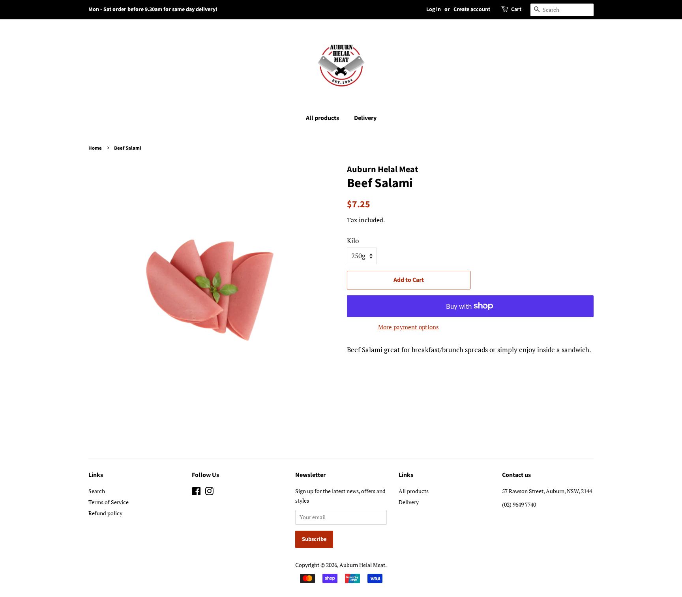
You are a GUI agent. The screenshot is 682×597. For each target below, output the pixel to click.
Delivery (365, 118)
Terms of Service (108, 502)
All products (322, 118)
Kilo (353, 240)
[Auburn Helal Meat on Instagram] (209, 492)
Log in (433, 9)
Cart (516, 9)
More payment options (408, 327)
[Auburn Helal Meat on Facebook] (196, 492)
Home (95, 148)
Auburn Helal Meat (362, 565)
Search (96, 491)
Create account (471, 9)
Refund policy (105, 513)
